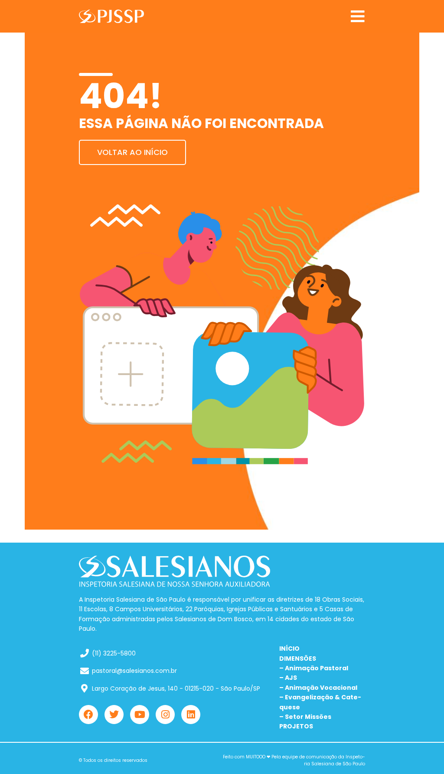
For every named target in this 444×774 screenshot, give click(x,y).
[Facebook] (88, 714)
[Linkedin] (190, 714)
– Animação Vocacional (318, 687)
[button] (357, 16)
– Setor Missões (305, 716)
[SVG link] (111, 16)
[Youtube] (139, 714)
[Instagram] (165, 714)
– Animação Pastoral (313, 668)
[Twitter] (114, 714)
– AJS (288, 677)
